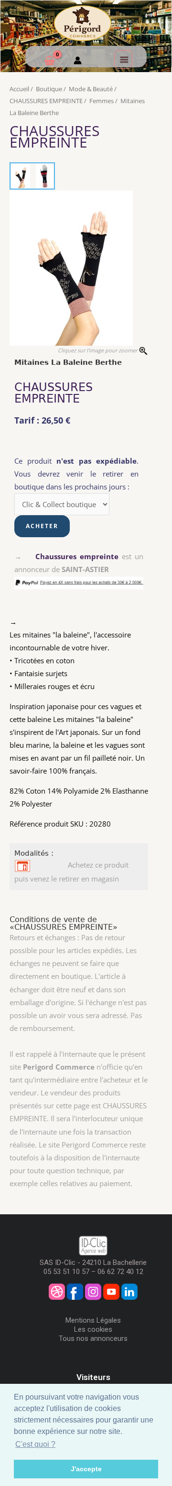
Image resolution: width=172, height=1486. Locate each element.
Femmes (101, 100)
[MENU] (123, 59)
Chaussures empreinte (76, 556)
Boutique (49, 89)
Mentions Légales (93, 1320)
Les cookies (93, 1329)
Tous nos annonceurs (93, 1338)
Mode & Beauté (91, 89)
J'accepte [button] (86, 1469)
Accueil (19, 89)
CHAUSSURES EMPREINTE (46, 100)
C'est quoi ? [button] (35, 1444)
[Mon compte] (78, 61)
